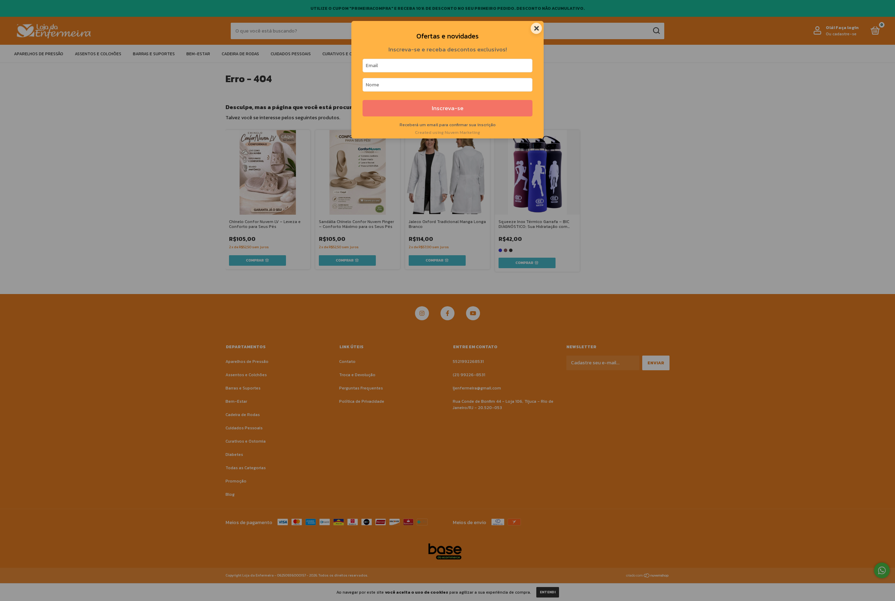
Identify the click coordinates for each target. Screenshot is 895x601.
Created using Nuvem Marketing (447, 132)
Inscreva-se (448, 108)
